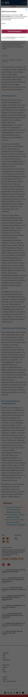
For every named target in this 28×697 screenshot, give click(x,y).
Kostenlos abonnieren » (15, 31)
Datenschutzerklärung (11, 37)
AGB (21, 37)
